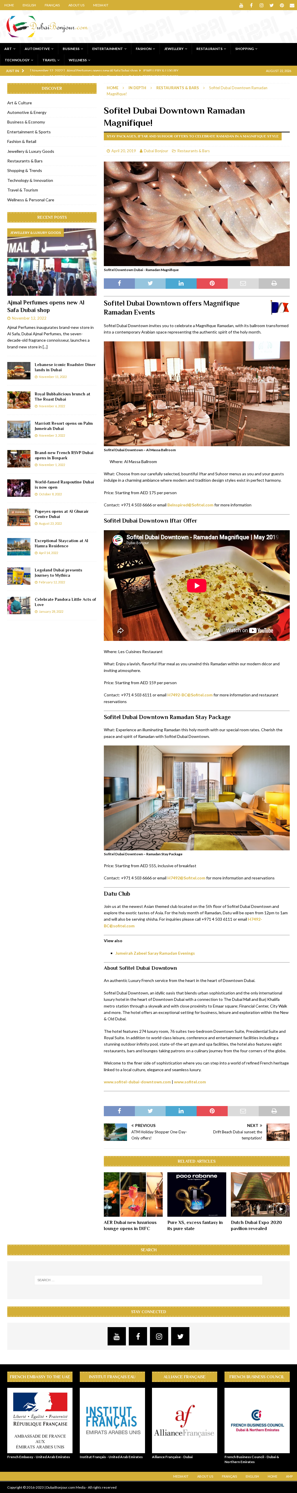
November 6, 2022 (52, 406)
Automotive (37, 48)
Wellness (78, 60)
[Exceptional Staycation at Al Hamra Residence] (18, 546)
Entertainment (107, 48)
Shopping (244, 48)
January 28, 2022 (51, 611)
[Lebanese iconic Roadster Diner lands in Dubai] (18, 370)
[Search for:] (148, 1280)
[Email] (292, 5)
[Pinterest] (282, 5)
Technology (17, 60)
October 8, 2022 (50, 494)
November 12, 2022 (29, 318)
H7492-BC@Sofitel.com (190, 694)
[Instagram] (261, 5)
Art (8, 48)
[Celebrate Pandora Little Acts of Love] (18, 605)
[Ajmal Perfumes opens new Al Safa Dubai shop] (52, 262)
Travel (49, 60)
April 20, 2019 (123, 150)
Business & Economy (26, 121)
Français (52, 5)
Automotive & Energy (26, 112)
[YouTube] (241, 5)
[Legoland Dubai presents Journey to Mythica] (18, 576)
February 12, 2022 (52, 582)
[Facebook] (251, 5)
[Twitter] (272, 5)
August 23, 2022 (50, 523)
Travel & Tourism (22, 189)
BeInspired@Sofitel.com (190, 504)
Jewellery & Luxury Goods (30, 151)
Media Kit (100, 5)
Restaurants (209, 48)
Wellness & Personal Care (30, 199)
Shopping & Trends (24, 170)
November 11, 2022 (53, 377)
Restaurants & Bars (194, 150)
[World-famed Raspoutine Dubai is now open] (18, 488)
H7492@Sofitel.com (186, 877)
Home (9, 5)
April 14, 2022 (48, 553)
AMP (289, 1476)
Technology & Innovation (30, 180)
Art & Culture (19, 102)
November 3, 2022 (52, 435)
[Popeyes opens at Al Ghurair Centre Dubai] (18, 517)
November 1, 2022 (52, 465)
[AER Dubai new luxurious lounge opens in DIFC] (133, 1194)
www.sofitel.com (190, 1081)
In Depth (137, 87)
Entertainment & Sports (29, 131)
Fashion (143, 48)
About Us (76, 5)
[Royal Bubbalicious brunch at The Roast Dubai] (18, 400)
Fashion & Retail (21, 141)
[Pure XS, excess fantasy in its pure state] (196, 1194)
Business (71, 48)
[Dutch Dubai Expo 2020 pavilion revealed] (260, 1194)
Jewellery (174, 48)
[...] (45, 346)
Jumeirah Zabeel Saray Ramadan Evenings (155, 953)
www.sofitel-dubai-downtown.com (137, 1081)
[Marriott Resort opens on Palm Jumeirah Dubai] (18, 429)
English (29, 5)
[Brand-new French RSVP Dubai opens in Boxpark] (18, 458)
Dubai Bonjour (156, 150)
